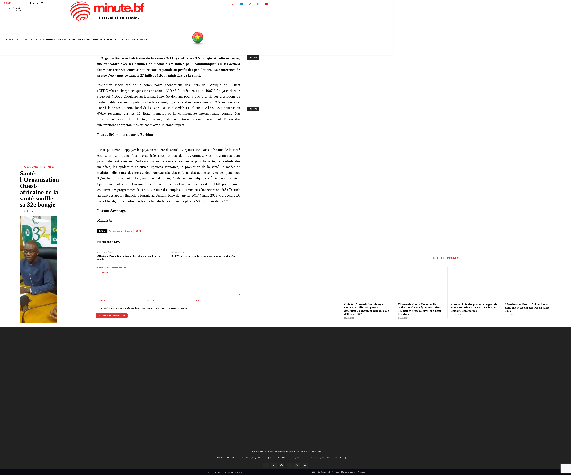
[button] (37, 3)
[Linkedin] (233, 4)
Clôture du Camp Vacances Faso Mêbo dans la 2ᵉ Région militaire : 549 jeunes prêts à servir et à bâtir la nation (419, 309)
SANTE (48, 166)
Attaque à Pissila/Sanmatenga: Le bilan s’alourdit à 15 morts (128, 257)
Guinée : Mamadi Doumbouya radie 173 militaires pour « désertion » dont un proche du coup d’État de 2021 (366, 309)
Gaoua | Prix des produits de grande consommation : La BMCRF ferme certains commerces (474, 307)
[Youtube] (266, 4)
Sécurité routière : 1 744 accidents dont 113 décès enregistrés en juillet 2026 (527, 308)
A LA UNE (31, 166)
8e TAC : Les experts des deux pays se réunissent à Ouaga (204, 255)
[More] (54, 212)
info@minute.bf (348, 404)
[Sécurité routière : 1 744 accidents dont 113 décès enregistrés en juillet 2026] (528, 283)
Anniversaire (115, 231)
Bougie (128, 231)
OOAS (138, 231)
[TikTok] (249, 4)
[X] (258, 4)
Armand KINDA (111, 241)
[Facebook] (225, 4)
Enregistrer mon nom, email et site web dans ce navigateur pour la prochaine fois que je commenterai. (144, 308)
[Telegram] (241, 4)
